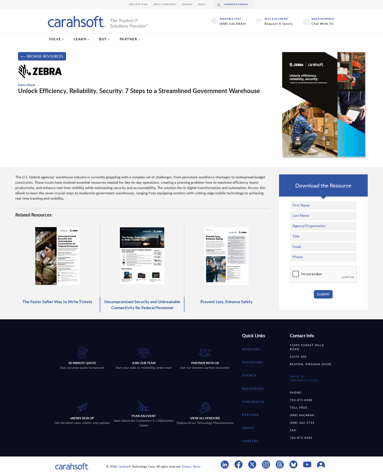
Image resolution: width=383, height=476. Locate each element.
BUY (103, 39)
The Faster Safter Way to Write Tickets (57, 301)
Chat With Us (322, 23)
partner (250, 415)
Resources (253, 388)
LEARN (80, 39)
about (248, 428)
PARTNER (128, 39)
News (201, 4)
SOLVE (55, 39)
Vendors (251, 349)
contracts (253, 402)
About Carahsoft (164, 4)
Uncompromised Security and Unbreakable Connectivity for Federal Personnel (142, 304)
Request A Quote (279, 23)
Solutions (252, 362)
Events (249, 375)
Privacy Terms (191, 466)
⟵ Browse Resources (42, 56)
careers (250, 441)
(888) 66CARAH (233, 23)
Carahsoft (124, 466)
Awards (187, 4)
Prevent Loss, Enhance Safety (226, 301)
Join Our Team (138, 4)
